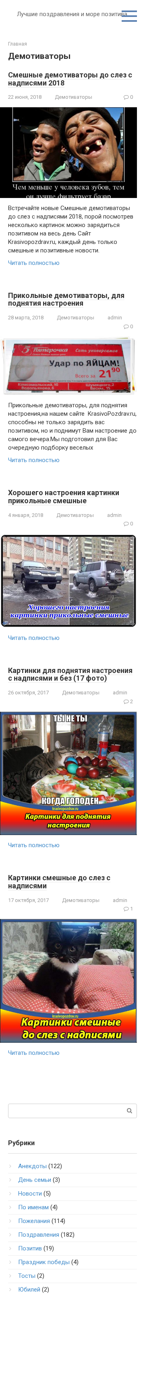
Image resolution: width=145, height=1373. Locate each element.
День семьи (34, 1179)
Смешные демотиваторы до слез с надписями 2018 (70, 79)
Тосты (26, 1275)
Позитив (30, 1248)
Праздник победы (44, 1262)
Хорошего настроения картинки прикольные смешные (63, 496)
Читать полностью (34, 263)
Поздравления (38, 1234)
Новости (30, 1193)
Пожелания (34, 1221)
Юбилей (29, 1289)
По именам (33, 1207)
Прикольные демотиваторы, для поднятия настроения (66, 299)
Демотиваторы (73, 97)
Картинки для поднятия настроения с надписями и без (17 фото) (70, 674)
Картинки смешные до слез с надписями (59, 881)
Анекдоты (32, 1166)
